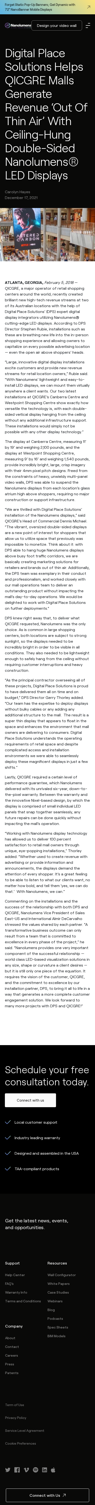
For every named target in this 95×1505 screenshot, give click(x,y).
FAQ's (9, 1283)
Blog (51, 1310)
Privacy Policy (15, 1418)
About (10, 1338)
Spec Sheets (58, 1327)
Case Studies (58, 1292)
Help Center (15, 1275)
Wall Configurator (62, 1275)
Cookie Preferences (20, 1443)
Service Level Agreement (24, 1430)
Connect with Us (44, 1495)
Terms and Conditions (23, 1301)
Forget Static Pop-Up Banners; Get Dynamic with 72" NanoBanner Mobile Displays (40, 7)
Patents (12, 1373)
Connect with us (30, 1100)
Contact (12, 1347)
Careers (11, 1355)
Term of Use (14, 1405)
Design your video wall (56, 25)
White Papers (59, 1283)
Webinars (55, 1301)
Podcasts (55, 1318)
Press (9, 1364)
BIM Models (57, 1336)
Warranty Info (16, 1292)
